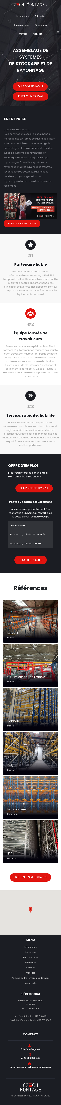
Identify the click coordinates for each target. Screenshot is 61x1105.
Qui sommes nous (30, 86)
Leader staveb (18, 525)
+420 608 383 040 (30, 1058)
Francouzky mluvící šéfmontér (27, 534)
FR (58, 32)
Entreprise (40, 16)
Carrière (23, 33)
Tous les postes (30, 560)
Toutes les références (30, 877)
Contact (37, 33)
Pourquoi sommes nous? (22, 223)
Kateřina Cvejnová (30, 1049)
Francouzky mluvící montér (26, 543)
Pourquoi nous (21, 25)
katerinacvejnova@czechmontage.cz (30, 1067)
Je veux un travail (30, 96)
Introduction (22, 16)
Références (41, 25)
